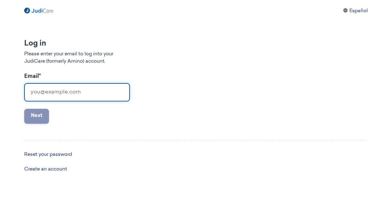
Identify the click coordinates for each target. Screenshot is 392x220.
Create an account (45, 169)
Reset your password (48, 154)
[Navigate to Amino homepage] (38, 11)
